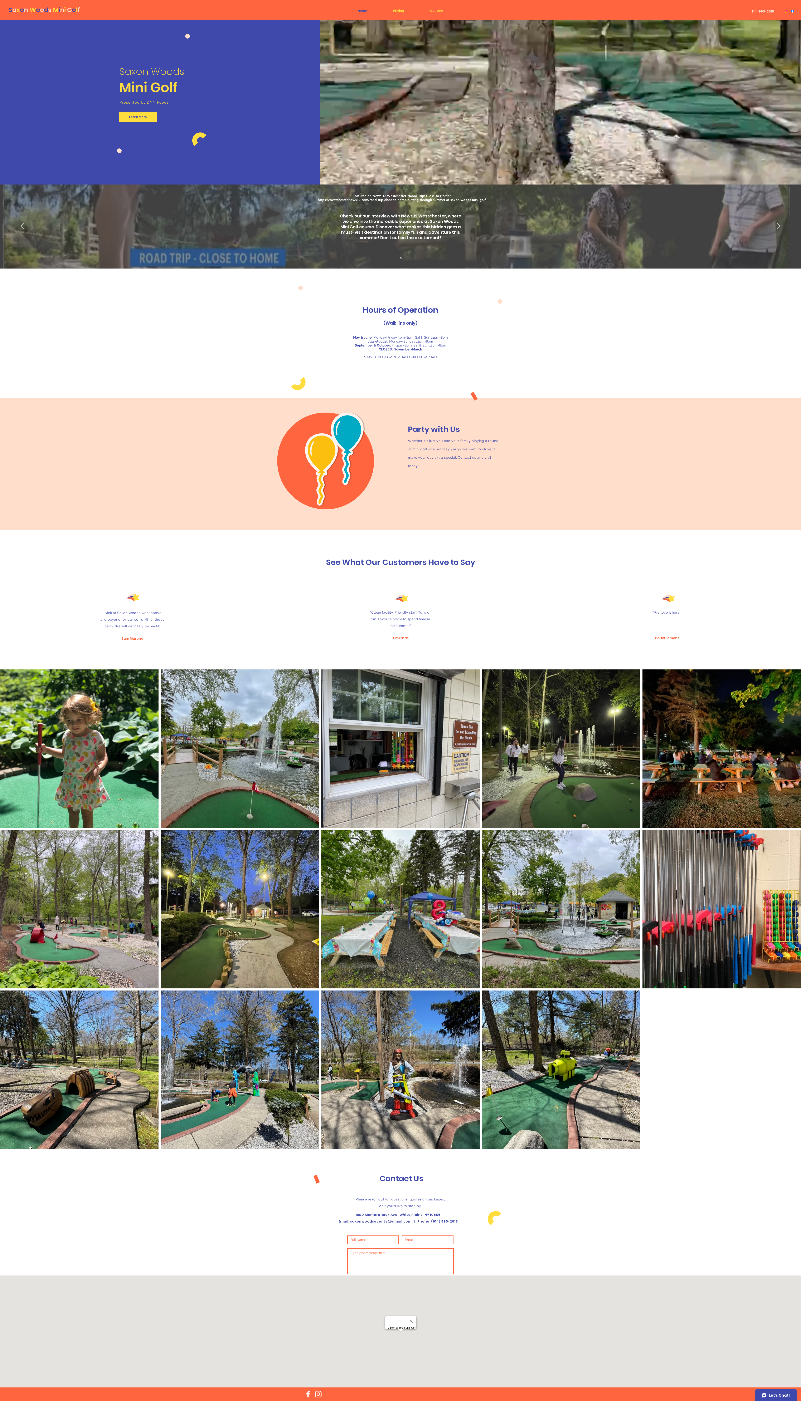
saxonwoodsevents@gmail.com (381, 1221)
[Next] (778, 226)
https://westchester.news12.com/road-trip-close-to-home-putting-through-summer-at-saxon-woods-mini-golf (402, 200)
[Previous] (22, 226)
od (44, 9)
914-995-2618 (762, 11)
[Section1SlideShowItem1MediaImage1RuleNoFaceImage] (401, 258)
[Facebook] (793, 11)
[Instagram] (786, 11)
